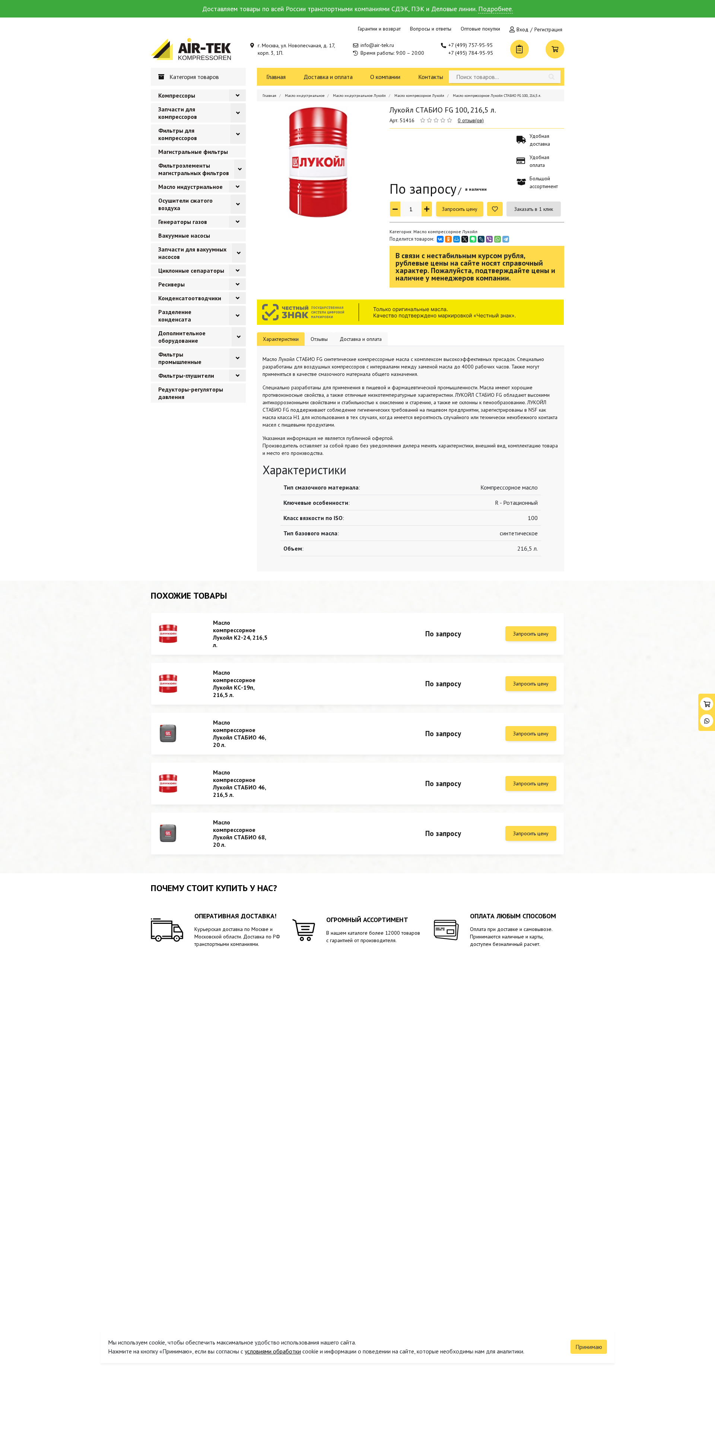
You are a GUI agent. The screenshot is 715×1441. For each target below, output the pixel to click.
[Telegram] (505, 239)
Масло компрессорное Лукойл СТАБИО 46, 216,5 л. (239, 783)
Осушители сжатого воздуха (185, 204)
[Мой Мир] (456, 239)
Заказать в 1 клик (533, 209)
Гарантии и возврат (379, 28)
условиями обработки (273, 1351)
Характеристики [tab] (281, 339)
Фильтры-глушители (186, 375)
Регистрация (548, 29)
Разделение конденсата (174, 315)
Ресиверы (171, 284)
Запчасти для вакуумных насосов (192, 253)
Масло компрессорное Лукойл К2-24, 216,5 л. (240, 634)
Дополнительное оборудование (182, 336)
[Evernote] (473, 239)
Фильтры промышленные (179, 358)
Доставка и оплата (328, 76)
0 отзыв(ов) (471, 120)
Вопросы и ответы (430, 28)
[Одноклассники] (448, 239)
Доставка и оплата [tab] (361, 339)
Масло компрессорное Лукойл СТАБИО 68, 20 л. (239, 833)
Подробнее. (495, 8)
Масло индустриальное (190, 186)
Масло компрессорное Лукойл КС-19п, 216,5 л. (234, 684)
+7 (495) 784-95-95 (470, 53)
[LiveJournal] (481, 239)
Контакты (430, 76)
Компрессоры (176, 95)
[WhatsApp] (497, 239)
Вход (522, 29)
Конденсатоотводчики (189, 298)
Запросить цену (459, 209)
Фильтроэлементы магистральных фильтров (193, 169)
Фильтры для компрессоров (177, 134)
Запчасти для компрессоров (177, 112)
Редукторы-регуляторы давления (190, 393)
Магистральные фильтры (193, 151)
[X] (464, 239)
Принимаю (588, 1346)
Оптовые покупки (480, 28)
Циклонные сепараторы (191, 270)
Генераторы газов (182, 221)
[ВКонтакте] (440, 239)
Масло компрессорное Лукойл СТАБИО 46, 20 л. (239, 733)
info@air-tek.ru (377, 45)
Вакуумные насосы (184, 235)
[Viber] (489, 239)
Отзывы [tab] (319, 339)
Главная (276, 76)
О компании (385, 76)
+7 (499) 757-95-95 (470, 45)
